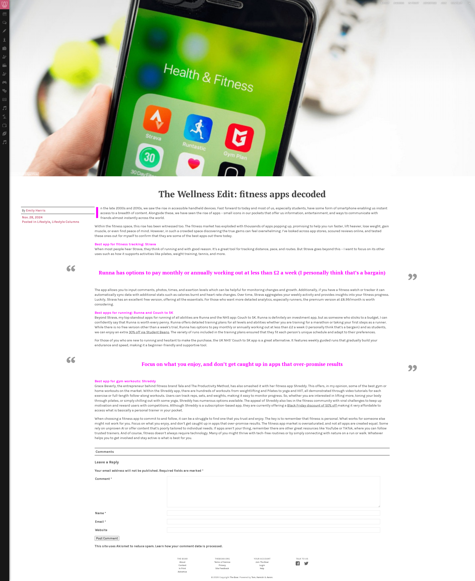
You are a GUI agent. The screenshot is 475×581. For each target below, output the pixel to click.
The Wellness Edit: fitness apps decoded (242, 194)
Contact (456, 3)
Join (444, 3)
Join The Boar (262, 562)
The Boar (234, 577)
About (385, 3)
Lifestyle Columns (65, 222)
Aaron (270, 577)
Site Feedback (222, 568)
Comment (103, 479)
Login (262, 565)
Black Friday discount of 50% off (312, 405)
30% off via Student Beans (149, 332)
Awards (399, 3)
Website (101, 530)
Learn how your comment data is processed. (188, 546)
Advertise (430, 3)
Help (262, 568)
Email (100, 521)
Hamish (260, 577)
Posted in (29, 222)
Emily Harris (35, 210)
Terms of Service (222, 562)
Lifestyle (43, 222)
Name (100, 513)
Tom (253, 577)
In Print (413, 3)
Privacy (222, 565)
